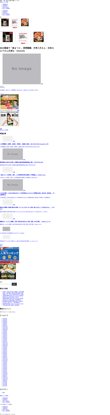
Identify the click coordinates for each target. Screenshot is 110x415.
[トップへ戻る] (0, 413)
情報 (1, 128)
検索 (1, 282)
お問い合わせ (6, 400)
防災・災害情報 (6, 402)
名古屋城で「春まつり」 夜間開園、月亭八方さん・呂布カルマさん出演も (17, 90)
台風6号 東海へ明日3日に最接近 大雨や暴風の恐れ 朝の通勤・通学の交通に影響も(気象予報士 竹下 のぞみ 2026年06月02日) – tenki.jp (13, 293)
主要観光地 (5, 398)
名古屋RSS (5, 399)
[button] (2, 86)
